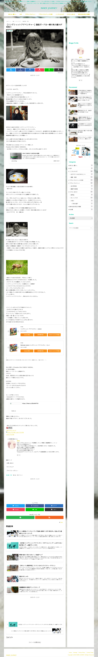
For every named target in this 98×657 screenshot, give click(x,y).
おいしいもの (81, 198)
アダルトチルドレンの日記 (80, 180)
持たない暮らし (80, 165)
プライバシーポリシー (12, 470)
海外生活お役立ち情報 (80, 206)
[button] (58, 70)
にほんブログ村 (10, 434)
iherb (15, 475)
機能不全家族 (81, 189)
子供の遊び (82, 203)
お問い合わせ (10, 463)
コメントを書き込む (35, 642)
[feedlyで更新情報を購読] (18, 455)
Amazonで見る (27, 334)
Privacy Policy (82, 652)
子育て (81, 200)
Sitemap (75, 652)
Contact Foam (90, 652)
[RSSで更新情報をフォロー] (20, 455)
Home (70, 652)
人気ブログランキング (11, 430)
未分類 (80, 209)
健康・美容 (10, 475)
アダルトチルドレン (80, 183)
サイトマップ (10, 467)
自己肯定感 (81, 186)
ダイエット (20, 475)
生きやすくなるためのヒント (81, 174)
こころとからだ (80, 171)
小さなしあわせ (80, 192)
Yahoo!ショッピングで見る (54, 334)
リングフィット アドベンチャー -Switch (31, 329)
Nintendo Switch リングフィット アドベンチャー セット (35, 345)
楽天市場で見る (41, 334)
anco (18, 441)
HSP (80, 168)
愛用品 (81, 195)
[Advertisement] (34, 79)
